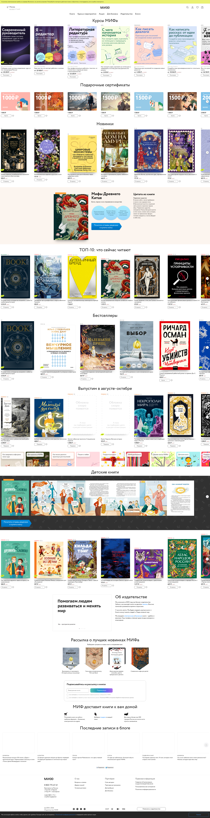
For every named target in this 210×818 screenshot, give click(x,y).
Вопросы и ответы (80, 782)
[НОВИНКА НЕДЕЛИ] (15, 498)
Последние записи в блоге (105, 728)
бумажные (138, 616)
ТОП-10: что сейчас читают (105, 250)
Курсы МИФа (105, 21)
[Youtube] (74, 809)
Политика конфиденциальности (145, 789)
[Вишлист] (197, 7)
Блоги (137, 14)
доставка (11, 9)
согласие (74, 695)
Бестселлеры (105, 316)
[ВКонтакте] (77, 809)
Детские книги (105, 472)
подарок (103, 717)
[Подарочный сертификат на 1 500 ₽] (117, 100)
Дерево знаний (79, 785)
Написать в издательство (151, 809)
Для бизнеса (112, 14)
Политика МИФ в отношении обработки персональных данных (117, 698)
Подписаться (101, 690)
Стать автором (109, 782)
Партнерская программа (112, 785)
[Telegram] (85, 809)
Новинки (105, 124)
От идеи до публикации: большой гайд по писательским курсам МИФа (120, 759)
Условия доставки (80, 788)
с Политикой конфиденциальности (65, 815)
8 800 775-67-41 (51, 785)
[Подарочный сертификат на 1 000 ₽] (17, 100)
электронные (128, 616)
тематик (145, 604)
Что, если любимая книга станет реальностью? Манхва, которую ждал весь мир (191, 759)
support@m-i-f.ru (49, 795)
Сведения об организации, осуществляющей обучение (144, 783)
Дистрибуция (109, 788)
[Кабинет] (192, 7)
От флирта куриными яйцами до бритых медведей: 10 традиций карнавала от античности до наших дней (53, 759)
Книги (72, 14)
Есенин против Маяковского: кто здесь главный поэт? (87, 759)
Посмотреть (6, 75)
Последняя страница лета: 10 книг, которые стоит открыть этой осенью (157, 759)
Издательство (127, 14)
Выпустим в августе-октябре (105, 388)
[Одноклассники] (81, 809)
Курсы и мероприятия (87, 14)
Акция (101, 14)
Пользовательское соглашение (145, 787)
